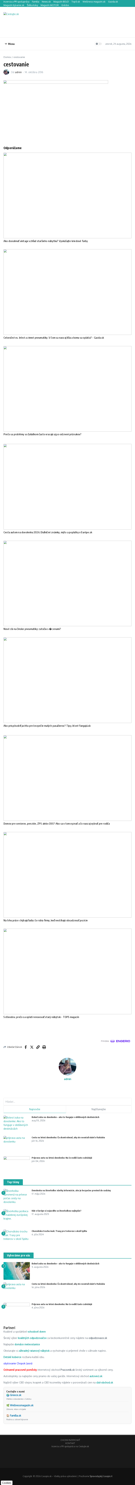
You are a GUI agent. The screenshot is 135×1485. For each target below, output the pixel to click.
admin (18, 72)
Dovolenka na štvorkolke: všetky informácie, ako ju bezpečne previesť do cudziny (71, 1190)
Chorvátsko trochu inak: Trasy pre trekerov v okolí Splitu (59, 1231)
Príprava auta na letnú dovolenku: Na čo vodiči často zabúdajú (62, 1157)
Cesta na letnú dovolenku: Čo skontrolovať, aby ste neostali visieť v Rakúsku (68, 1137)
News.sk (46, 1)
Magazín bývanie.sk (14, 5)
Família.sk (15, 1415)
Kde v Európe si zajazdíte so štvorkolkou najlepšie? (56, 1210)
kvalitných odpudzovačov (32, 1337)
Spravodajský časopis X (101, 1476)
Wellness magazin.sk (94, 1)
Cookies (6, 1482)
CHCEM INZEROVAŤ (70, 1440)
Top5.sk (76, 1)
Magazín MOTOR (50, 5)
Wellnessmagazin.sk (21, 1405)
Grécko (65, 5)
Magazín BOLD (61, 1)
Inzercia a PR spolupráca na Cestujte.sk (70, 1446)
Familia (35, 1)
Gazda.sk (113, 1)
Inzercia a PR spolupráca (16, 1)
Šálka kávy (32, 5)
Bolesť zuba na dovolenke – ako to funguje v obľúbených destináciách (65, 1117)
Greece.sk (15, 1395)
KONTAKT (70, 1443)
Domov (7, 57)
